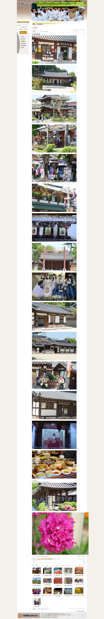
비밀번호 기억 (24, 27)
